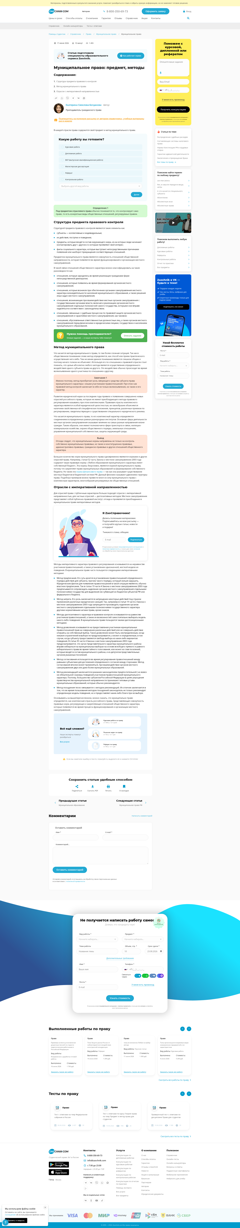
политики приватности (111, 549)
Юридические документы (152, 1194)
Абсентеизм (162, 197)
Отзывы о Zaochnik (149, 1167)
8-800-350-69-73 (94, 1155)
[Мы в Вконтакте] (91, 1182)
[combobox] (100, 186)
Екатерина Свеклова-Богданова (87, 104)
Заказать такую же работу (62, 1072)
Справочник (132, 18)
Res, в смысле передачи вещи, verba (170, 185)
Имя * (58, 832)
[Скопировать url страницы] (56, 98)
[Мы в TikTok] (102, 1200)
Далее (136, 194)
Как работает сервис (132, 56)
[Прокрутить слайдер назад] (182, 1029)
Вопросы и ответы (174, 1167)
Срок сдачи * (154, 946)
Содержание (43, 48)
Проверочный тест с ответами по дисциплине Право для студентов (165, 1115)
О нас (143, 1155)
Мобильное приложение (177, 1174)
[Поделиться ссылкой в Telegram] (73, 98)
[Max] (160, 976)
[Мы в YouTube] (96, 1200)
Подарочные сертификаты (178, 1171)
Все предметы (163, 267)
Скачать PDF (92, 790)
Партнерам (146, 1182)
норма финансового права (89, 471)
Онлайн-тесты (172, 1159)
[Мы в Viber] (96, 1182)
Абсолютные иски (165, 201)
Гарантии (106, 18)
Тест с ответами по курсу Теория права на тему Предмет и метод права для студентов (120, 1116)
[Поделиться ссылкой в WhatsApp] (62, 98)
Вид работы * (165, 361)
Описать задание (132, 335)
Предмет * (129, 934)
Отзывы (118, 18)
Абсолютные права (165, 205)
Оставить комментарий (69, 869)
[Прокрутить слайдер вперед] (189, 1029)
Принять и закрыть (16, 1220)
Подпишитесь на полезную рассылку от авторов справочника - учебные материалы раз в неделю (101, 120)
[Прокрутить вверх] (235, 1217)
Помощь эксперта (124, 1188)
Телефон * (129, 964)
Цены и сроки (55, 18)
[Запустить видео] (173, 223)
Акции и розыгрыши (150, 1174)
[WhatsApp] (145, 976)
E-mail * (109, 832)
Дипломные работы (165, 247)
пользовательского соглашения (130, 547)
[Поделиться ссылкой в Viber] (67, 98)
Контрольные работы (166, 259)
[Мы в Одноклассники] (91, 1200)
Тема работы (165, 371)
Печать (108, 790)
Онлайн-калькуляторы (73, 26)
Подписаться (136, 539)
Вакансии (145, 1178)
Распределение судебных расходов (172, 137)
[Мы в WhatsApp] (102, 1182)
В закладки (124, 790)
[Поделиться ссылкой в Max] (84, 98)
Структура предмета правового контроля (76, 81)
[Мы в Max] (107, 1182)
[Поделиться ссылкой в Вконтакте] (78, 98)
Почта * (163, 351)
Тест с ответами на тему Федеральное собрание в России (70, 1115)
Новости (144, 1171)
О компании (92, 18)
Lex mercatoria (163, 180)
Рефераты (161, 255)
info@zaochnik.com (96, 1160)
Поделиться (77, 790)
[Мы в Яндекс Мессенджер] (85, 1188)
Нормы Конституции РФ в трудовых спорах (172, 148)
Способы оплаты (74, 18)
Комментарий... (63, 844)
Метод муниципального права (71, 86)
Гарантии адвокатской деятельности (173, 154)
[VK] (153, 976)
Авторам (86, 11)
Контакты (155, 18)
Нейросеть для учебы (175, 1178)
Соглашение (10, 1214)
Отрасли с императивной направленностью (77, 91)
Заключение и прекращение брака (172, 158)
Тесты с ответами (94, 26)
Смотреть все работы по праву (174, 1080)
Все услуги (64, 742)
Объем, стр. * (131, 946)
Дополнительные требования (120, 958)
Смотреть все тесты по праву (175, 1136)
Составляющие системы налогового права (172, 142)
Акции (145, 18)
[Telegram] (137, 976)
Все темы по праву (165, 162)
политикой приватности (75, 881)
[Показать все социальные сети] (43, 66)
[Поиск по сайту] (188, 18)
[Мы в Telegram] (85, 1182)
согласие (137, 549)
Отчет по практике (165, 263)
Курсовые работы (164, 251)
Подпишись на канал (173, 307)
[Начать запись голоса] (160, 72)
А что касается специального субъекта (169, 192)
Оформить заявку (156, 11)
